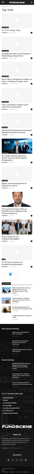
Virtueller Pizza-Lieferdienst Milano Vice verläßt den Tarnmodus (20, 342)
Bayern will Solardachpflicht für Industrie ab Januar (14, 184)
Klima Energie (5, 27)
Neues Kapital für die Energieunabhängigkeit (10, 238)
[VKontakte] (25, 460)
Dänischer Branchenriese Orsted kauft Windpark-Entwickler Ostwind (17, 131)
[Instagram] (21, 460)
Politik (3, 259)
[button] (3, 471)
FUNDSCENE (4, 32)
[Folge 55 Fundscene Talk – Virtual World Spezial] (6, 352)
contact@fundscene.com (16, 448)
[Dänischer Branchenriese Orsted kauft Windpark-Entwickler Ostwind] (17, 120)
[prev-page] (3, 274)
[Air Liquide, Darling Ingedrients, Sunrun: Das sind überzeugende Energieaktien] (17, 146)
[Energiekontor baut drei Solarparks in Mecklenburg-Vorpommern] (17, 44)
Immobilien (4, 180)
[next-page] (17, 274)
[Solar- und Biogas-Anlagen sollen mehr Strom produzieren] (17, 95)
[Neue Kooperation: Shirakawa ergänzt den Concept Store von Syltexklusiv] (6, 301)
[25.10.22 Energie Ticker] (17, 20)
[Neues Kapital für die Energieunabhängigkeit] (17, 227)
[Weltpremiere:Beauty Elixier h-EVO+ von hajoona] (6, 334)
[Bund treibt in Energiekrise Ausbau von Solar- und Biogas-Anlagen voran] (17, 69)
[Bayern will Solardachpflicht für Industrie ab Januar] (17, 173)
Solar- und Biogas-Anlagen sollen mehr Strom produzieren (15, 106)
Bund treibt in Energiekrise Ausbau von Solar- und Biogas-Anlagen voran (17, 80)
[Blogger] (8, 460)
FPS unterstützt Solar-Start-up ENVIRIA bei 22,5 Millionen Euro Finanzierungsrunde (14, 211)
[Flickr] (17, 460)
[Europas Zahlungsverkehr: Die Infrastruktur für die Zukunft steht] (6, 309)
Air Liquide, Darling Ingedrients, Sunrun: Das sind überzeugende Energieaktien (14, 158)
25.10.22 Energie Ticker (11, 30)
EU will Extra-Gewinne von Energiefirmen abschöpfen (12, 263)
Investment (4, 127)
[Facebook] (12, 460)
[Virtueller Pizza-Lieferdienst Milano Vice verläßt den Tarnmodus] (6, 343)
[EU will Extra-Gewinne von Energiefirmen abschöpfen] (17, 252)
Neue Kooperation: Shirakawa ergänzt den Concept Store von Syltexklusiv (21, 300)
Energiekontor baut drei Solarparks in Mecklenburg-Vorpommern (16, 55)
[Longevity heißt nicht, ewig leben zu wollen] (6, 318)
